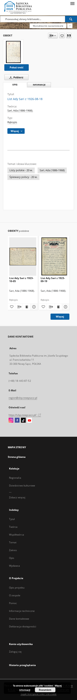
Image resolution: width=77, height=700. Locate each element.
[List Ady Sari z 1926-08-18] (13, 52)
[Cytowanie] (68, 35)
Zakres (13, 550)
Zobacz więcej (17, 497)
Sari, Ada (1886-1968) (52, 170)
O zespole (15, 595)
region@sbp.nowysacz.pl (23, 398)
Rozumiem (45, 690)
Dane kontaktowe (19, 618)
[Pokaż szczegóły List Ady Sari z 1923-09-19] (65, 306)
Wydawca (14, 565)
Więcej (60, 316)
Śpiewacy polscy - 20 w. (23, 177)
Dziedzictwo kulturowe (22, 485)
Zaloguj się (15, 651)
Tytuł (12, 519)
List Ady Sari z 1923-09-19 (53, 279)
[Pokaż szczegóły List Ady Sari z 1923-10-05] (33, 306)
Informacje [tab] (39, 84)
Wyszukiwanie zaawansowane (48, 25)
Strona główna (17, 457)
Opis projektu (17, 587)
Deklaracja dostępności (22, 626)
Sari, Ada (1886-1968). (20, 110)
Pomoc (13, 603)
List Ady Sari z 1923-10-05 (21, 279)
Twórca (13, 527)
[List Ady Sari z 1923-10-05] (22, 256)
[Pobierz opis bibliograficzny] (19, 306)
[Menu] (72, 3)
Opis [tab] (14, 84)
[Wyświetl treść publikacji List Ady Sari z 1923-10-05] (26, 306)
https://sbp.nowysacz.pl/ (23, 415)
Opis (11, 558)
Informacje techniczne (22, 611)
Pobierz (18, 77)
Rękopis (12, 122)
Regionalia (15, 477)
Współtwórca (16, 534)
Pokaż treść (16, 67)
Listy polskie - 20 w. (21, 170)
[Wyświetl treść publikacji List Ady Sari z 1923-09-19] (58, 306)
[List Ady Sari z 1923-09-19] (54, 256)
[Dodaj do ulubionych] (62, 35)
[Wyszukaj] (71, 19)
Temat (13, 542)
